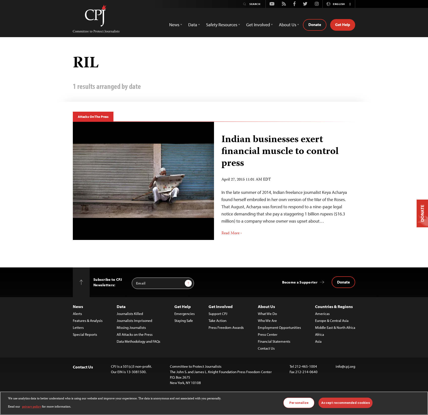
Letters (78, 327)
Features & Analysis (88, 320)
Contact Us (266, 348)
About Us (266, 306)
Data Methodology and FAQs (138, 341)
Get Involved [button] (258, 24)
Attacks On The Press (93, 116)
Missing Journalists (131, 327)
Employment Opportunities (279, 327)
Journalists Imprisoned (134, 320)
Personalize (298, 403)
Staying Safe (183, 320)
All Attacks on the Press (135, 334)
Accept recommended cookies (345, 403)
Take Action (217, 320)
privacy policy (31, 406)
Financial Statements (274, 341)
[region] (214, 403)
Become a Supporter (300, 282)
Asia (318, 341)
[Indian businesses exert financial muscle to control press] (143, 181)
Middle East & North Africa (335, 327)
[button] (350, 4)
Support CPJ (218, 313)
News (78, 306)
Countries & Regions (334, 306)
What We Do (267, 313)
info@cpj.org (345, 366)
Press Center (267, 334)
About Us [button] (287, 24)
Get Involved (221, 306)
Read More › (231, 233)
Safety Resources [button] (221, 24)
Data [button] (192, 24)
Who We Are (267, 320)
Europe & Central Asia (331, 320)
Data (121, 306)
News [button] (174, 24)
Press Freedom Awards (226, 327)
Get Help (342, 24)
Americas (322, 313)
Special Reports (85, 334)
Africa (319, 334)
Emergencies (184, 313)
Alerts (77, 313)
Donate (314, 24)
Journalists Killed (130, 313)
